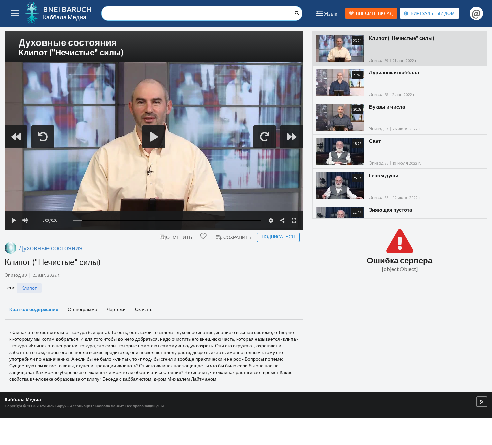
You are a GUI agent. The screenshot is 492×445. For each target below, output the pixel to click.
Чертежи (116, 309)
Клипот (29, 288)
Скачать (143, 309)
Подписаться (278, 237)
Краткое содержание (33, 309)
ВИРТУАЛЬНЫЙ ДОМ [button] (433, 13)
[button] (481, 401)
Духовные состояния (51, 247)
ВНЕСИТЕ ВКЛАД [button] (374, 13)
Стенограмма (82, 309)
